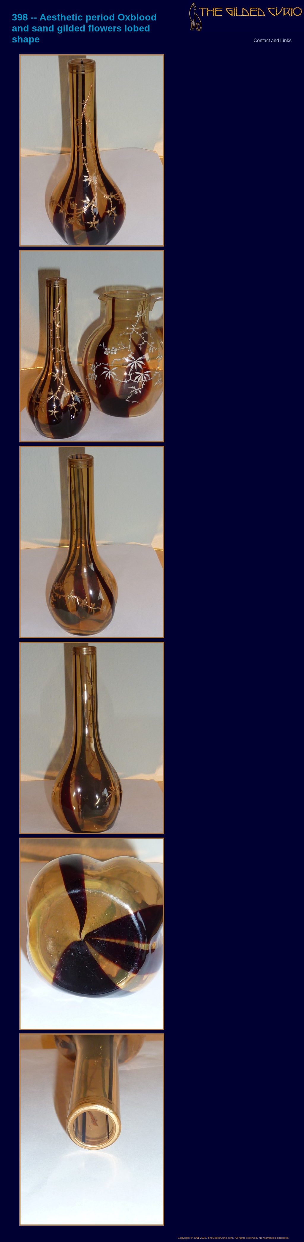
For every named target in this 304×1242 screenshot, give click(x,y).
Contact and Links (273, 40)
